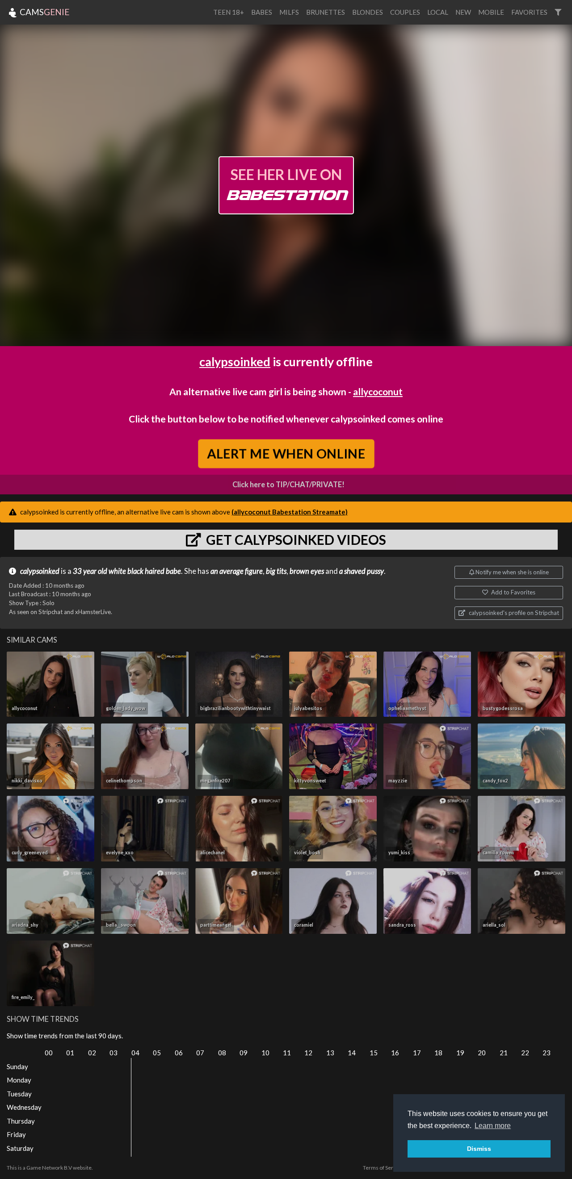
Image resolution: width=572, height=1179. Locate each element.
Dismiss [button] (479, 1148)
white (117, 571)
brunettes (325, 12)
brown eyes (307, 571)
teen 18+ (228, 12)
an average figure (236, 571)
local (437, 12)
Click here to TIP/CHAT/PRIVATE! (288, 484)
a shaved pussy (361, 571)
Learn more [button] (493, 1125)
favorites (529, 12)
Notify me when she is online (511, 572)
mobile (491, 12)
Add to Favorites (512, 592)
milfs (289, 12)
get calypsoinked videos (294, 539)
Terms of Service (383, 1167)
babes (261, 12)
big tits (276, 571)
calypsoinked (234, 361)
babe (173, 571)
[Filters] (558, 12)
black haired (145, 571)
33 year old (90, 571)
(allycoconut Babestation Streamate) (289, 512)
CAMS (43, 12)
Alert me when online (286, 453)
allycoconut (378, 391)
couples (405, 12)
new (463, 12)
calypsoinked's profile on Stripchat (513, 612)
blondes (367, 12)
